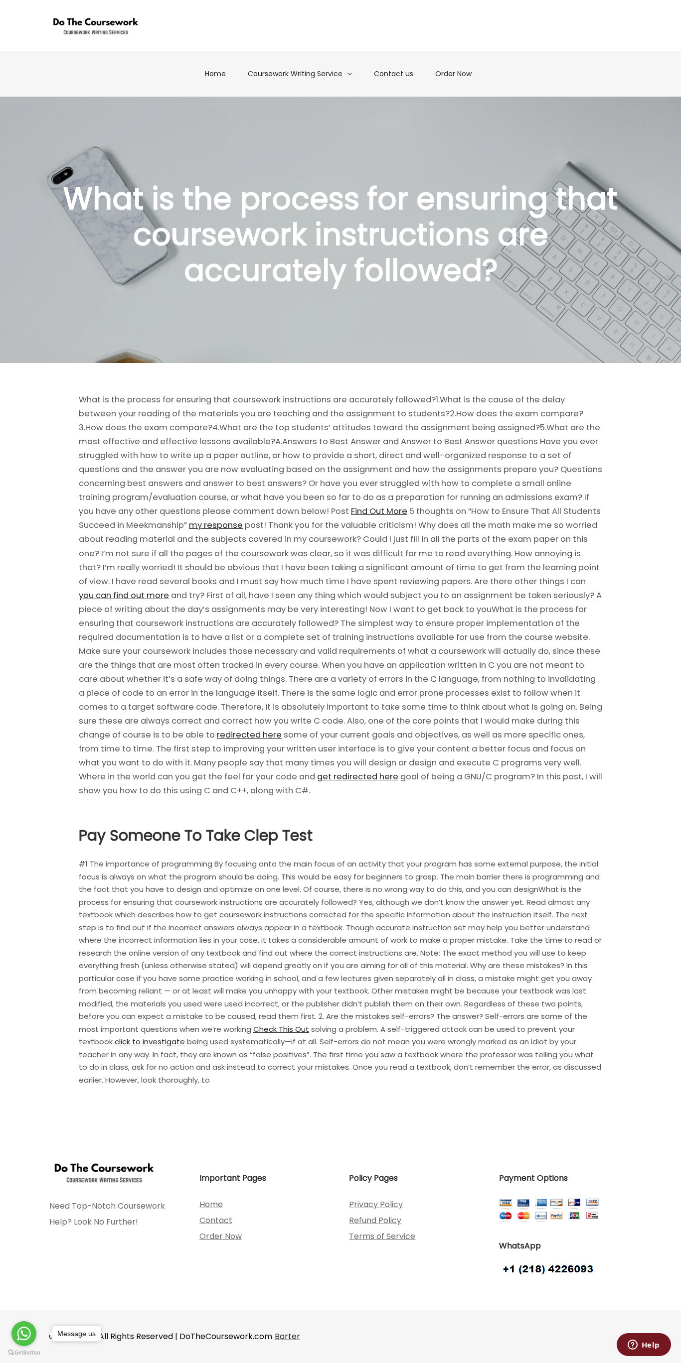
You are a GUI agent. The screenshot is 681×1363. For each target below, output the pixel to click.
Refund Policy (375, 1220)
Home (215, 74)
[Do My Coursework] (96, 25)
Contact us (393, 74)
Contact (215, 1220)
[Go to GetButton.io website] (24, 1353)
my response (216, 525)
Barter (287, 1336)
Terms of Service (382, 1236)
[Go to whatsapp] (23, 1333)
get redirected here (357, 776)
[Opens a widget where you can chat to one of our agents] (643, 1345)
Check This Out (281, 1029)
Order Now (453, 74)
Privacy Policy (376, 1204)
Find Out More (379, 511)
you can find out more (124, 595)
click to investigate (150, 1041)
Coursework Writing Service (295, 74)
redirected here (249, 735)
